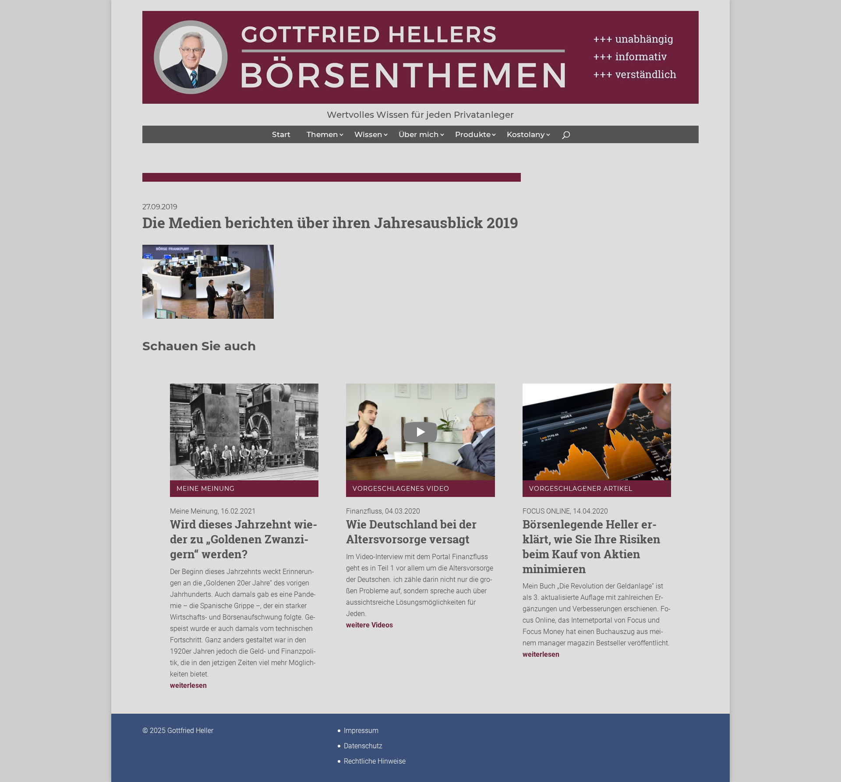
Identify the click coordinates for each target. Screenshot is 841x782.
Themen (322, 134)
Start (281, 134)
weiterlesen (188, 685)
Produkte (473, 134)
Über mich (419, 134)
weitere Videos (369, 625)
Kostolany (526, 134)
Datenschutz (363, 746)
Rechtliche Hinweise (375, 761)
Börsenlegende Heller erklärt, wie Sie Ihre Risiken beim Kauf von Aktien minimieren (592, 546)
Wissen (368, 134)
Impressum (361, 730)
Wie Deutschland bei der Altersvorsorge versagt (411, 531)
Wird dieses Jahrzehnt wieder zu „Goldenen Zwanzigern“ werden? (243, 539)
